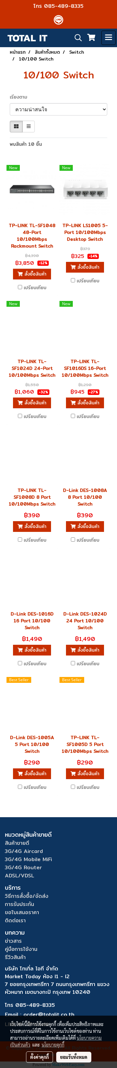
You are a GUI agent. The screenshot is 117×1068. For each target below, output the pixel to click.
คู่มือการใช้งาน (21, 949)
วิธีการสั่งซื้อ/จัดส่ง (26, 896)
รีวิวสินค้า (15, 957)
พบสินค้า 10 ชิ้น (26, 144)
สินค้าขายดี (17, 843)
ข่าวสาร (13, 941)
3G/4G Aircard (24, 851)
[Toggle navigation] (108, 38)
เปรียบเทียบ (35, 287)
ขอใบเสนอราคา (22, 912)
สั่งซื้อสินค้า (34, 273)
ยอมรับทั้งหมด (73, 1057)
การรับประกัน (19, 904)
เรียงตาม (21, 97)
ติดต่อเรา (15, 920)
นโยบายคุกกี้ (53, 1045)
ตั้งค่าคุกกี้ (39, 1057)
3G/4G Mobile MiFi (28, 859)
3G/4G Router (23, 867)
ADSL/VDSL (19, 876)
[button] (76, 37)
